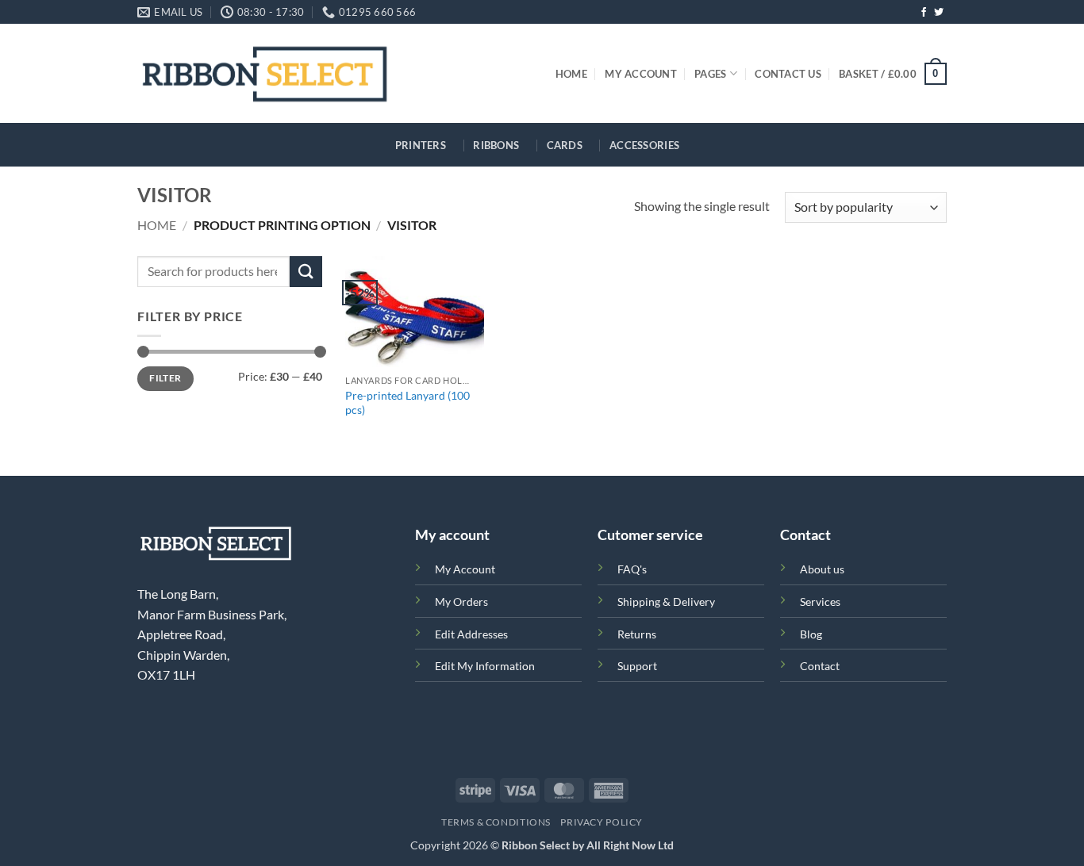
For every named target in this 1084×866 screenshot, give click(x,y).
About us (822, 569)
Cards (564, 145)
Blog (811, 634)
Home (571, 73)
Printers (420, 145)
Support (637, 665)
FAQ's (632, 569)
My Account (641, 73)
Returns (636, 634)
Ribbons (496, 145)
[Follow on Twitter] (939, 12)
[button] (893, 74)
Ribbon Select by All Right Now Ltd (588, 845)
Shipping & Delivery (666, 601)
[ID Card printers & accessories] (264, 73)
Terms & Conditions (496, 822)
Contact (820, 665)
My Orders (461, 601)
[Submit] (305, 271)
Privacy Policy (601, 822)
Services (820, 601)
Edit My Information (485, 665)
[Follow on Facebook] (923, 12)
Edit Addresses (471, 634)
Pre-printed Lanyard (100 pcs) (407, 403)
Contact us (788, 73)
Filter (165, 378)
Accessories (644, 145)
